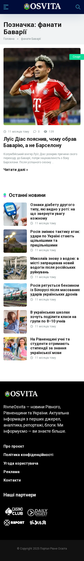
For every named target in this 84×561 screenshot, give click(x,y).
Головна (9, 38)
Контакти (12, 480)
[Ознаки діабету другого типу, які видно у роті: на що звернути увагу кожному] (15, 224)
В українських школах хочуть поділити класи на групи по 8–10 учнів (53, 316)
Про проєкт (14, 446)
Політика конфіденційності (28, 454)
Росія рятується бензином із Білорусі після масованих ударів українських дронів (55, 290)
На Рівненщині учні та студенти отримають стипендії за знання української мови (50, 346)
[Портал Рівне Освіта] (42, 6)
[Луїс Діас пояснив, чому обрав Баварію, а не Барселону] (42, 86)
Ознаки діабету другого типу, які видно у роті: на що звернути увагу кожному (52, 212)
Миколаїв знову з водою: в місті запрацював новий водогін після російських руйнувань (54, 265)
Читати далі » (16, 169)
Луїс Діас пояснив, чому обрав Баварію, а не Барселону (40, 142)
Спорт (76, 56)
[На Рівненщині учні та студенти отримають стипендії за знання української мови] (15, 359)
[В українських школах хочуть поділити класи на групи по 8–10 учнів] (15, 332)
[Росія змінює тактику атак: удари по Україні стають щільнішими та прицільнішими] (15, 251)
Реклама (12, 472)
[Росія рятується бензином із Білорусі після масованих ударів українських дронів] (15, 305)
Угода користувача (21, 463)
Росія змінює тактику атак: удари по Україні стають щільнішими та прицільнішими (55, 238)
